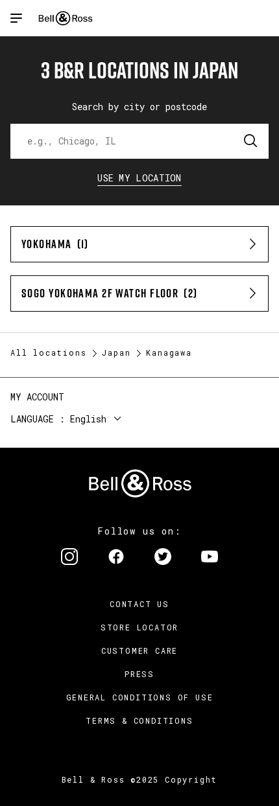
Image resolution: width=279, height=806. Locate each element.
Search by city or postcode (139, 106)
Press (139, 674)
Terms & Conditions (139, 720)
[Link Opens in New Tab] (69, 558)
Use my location (139, 178)
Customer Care (139, 650)
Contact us (139, 604)
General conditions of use (139, 697)
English (88, 419)
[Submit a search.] (251, 141)
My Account (37, 397)
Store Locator (139, 627)
